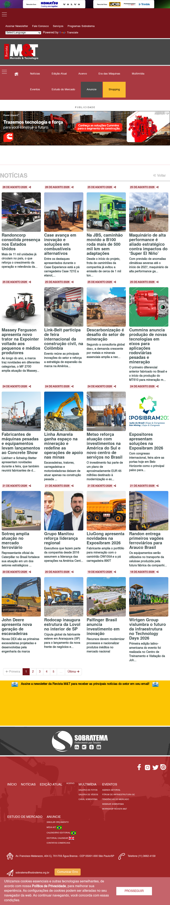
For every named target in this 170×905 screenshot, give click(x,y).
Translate (72, 32)
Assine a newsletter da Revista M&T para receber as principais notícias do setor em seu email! (85, 683)
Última (72, 671)
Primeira (14, 671)
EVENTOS (109, 784)
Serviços (58, 26)
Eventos (35, 89)
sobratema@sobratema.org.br (32, 873)
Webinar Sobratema (113, 804)
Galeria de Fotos (88, 790)
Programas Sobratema (81, 26)
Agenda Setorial (111, 790)
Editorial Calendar (58, 838)
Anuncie (91, 89)
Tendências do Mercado (115, 799)
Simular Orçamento (58, 822)
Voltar (161, 175)
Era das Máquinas (109, 73)
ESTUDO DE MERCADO (24, 816)
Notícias (35, 73)
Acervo (82, 73)
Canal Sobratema (88, 799)
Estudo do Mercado (63, 89)
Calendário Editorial (59, 833)
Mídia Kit (52, 827)
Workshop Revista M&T (114, 809)
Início (12, 784)
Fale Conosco (40, 26)
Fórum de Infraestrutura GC (118, 795)
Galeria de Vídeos (88, 795)
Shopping (114, 89)
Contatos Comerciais (58, 843)
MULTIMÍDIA (87, 784)
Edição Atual (59, 73)
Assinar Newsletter (16, 26)
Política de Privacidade (49, 886)
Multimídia (138, 73)
